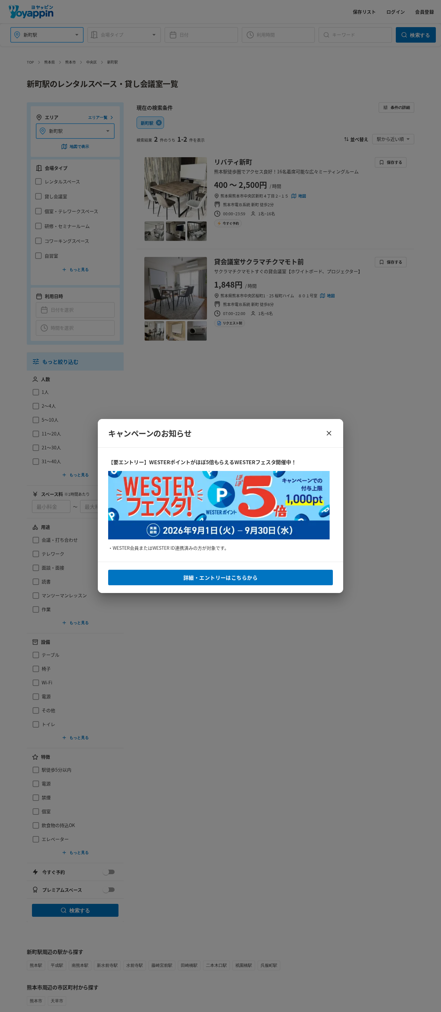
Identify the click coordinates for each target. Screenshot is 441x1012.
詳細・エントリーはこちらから (220, 577)
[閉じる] (329, 433)
